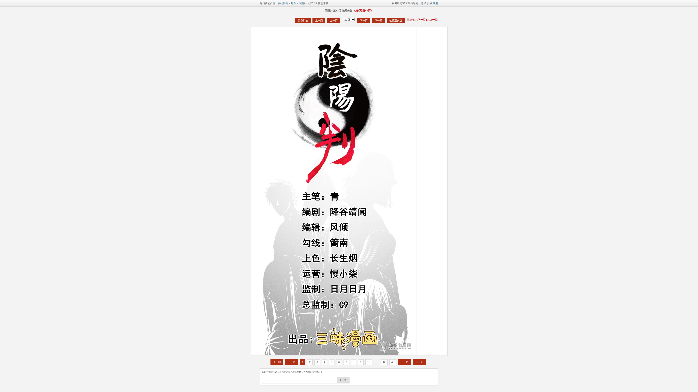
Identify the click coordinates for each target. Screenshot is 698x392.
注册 (435, 3)
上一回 (319, 20)
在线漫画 (283, 3)
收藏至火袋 (395, 20)
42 (384, 362)
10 (368, 362)
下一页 (364, 20)
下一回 (378, 20)
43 (392, 362)
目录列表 (303, 20)
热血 (293, 3)
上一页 (334, 20)
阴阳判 (302, 3)
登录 (426, 3)
